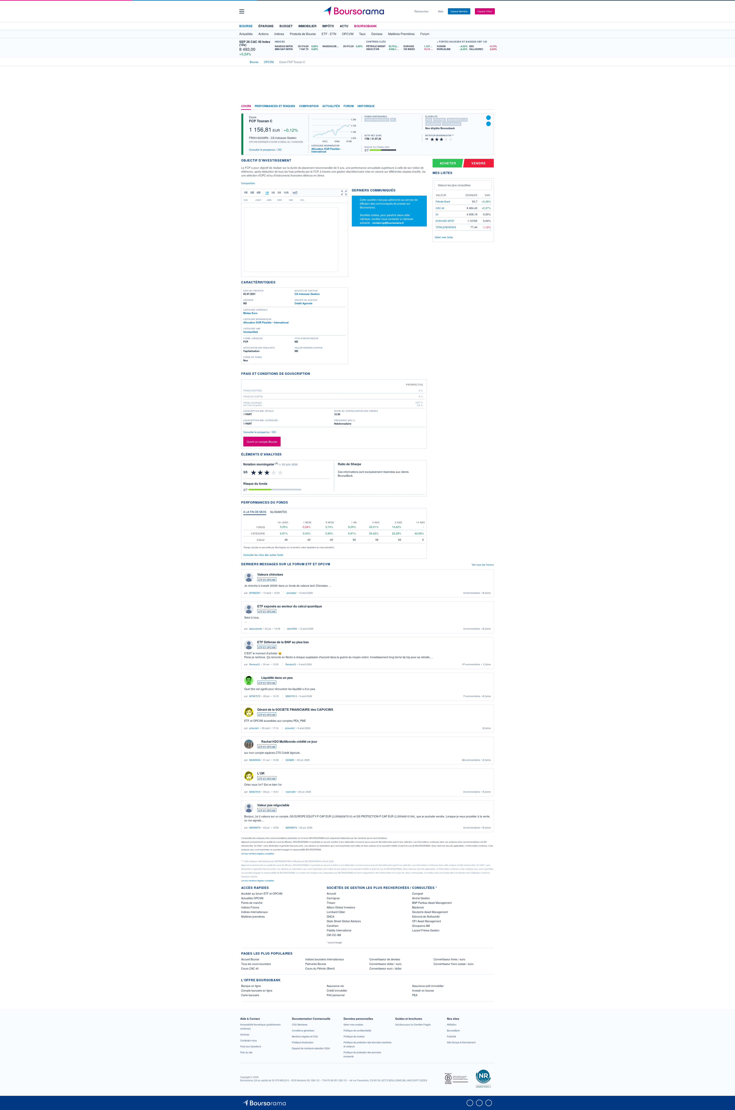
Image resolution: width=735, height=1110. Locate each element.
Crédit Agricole (303, 303)
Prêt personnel (336, 995)
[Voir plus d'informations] (312, 373)
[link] (244, 1034)
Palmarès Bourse (315, 964)
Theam (331, 903)
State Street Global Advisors (344, 921)
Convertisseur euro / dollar (385, 968)
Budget (286, 26)
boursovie (433, 123)
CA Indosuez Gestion (307, 294)
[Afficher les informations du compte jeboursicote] (248, 609)
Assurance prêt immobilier (428, 986)
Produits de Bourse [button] (303, 34)
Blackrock (418, 907)
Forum (424, 34)
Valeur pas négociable (273, 805)
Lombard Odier (336, 912)
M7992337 (255, 592)
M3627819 (255, 791)
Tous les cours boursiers (256, 964)
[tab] (254, 512)
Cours (246, 106)
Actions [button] (263, 34)
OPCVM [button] (347, 34)
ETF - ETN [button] (329, 34)
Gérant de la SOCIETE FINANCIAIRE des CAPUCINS (295, 709)
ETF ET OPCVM (266, 579)
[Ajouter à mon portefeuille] (488, 118)
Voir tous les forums (483, 564)
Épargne (266, 26)
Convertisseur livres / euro (449, 959)
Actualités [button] (246, 34)
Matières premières (253, 916)
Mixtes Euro (250, 313)
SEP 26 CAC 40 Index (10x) (254, 43)
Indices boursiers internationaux (324, 959)
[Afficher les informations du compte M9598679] (248, 807)
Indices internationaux (254, 912)
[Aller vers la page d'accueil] (366, 11)
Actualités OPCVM (252, 898)
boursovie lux (457, 119)
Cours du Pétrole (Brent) (320, 968)
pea (428, 119)
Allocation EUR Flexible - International (326, 150)
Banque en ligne (251, 986)
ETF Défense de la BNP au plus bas (283, 642)
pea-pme (439, 119)
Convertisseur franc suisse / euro (454, 964)
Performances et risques (275, 106)
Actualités (331, 106)
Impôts (328, 26)
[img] (450, 139)
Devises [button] (376, 34)
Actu (344, 26)
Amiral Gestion (421, 898)
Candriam (333, 926)
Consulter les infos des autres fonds (263, 555)
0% (393, 119)
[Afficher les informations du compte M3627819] (248, 776)
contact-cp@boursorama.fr (388, 223)
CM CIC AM (334, 935)
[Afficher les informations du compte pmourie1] (248, 712)
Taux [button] (362, 34)
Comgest (417, 893)
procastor (291, 592)
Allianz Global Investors (341, 907)
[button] (241, 11)
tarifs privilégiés (377, 119)
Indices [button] (279, 34)
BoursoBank (365, 26)
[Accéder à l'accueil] (242, 61)
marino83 (291, 791)
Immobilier (307, 26)
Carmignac (333, 898)
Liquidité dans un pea (277, 677)
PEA (414, 995)
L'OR (261, 773)
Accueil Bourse (250, 959)
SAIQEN (290, 759)
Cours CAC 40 (250, 968)
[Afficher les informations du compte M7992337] (248, 577)
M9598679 (255, 827)
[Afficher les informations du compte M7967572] (248, 680)
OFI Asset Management (426, 921)
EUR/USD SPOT (445, 221)
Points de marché (251, 903)
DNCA (330, 916)
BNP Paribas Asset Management (432, 903)
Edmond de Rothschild (425, 916)
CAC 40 (440, 208)
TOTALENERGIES (446, 227)
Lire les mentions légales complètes (258, 853)
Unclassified (250, 332)
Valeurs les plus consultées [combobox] (454, 185)
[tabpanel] (334, 533)
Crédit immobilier (337, 990)
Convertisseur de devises (384, 959)
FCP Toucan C (260, 120)
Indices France (250, 907)
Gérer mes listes (444, 237)
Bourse (246, 26)
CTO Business (451, 123)
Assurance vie (335, 986)
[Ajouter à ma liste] (488, 124)
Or (437, 214)
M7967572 (255, 696)
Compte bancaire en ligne (256, 990)
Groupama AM (421, 926)
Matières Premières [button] (401, 34)
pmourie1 (254, 728)
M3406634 (255, 759)
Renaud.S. (254, 664)
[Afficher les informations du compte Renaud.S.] (248, 644)
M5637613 (291, 696)
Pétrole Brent (443, 201)
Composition (308, 106)
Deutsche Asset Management (430, 912)
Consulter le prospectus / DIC (265, 149)
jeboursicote (255, 628)
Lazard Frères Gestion (425, 930)
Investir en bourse (423, 990)
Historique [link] (366, 106)
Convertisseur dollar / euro (385, 964)
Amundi (331, 893)
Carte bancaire (250, 995)
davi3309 (292, 628)
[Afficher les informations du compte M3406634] (248, 744)
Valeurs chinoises (270, 574)
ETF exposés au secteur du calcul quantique (289, 606)
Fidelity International (339, 930)
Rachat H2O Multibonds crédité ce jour (289, 741)
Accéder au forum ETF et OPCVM (261, 893)
